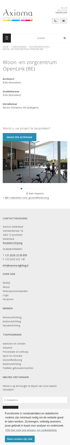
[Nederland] (18, 15)
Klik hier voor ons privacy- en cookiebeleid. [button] (31, 430)
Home (5, 47)
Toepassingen (18, 47)
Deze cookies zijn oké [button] (19, 439)
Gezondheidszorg (39, 47)
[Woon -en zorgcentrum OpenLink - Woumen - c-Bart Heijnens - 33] (35, 162)
